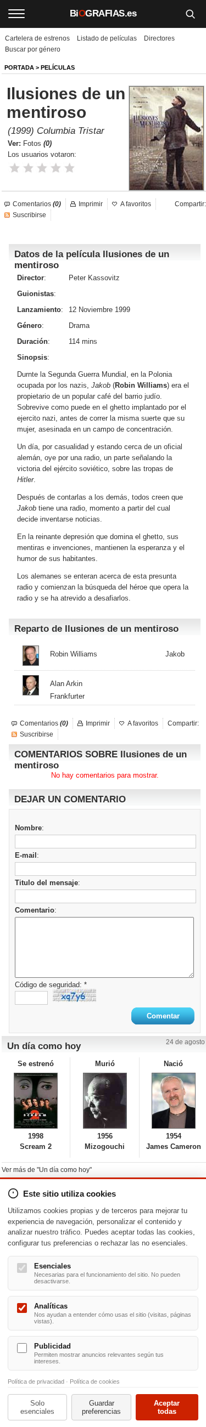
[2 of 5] (28, 168)
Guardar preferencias (101, 1407)
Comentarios (37, 204)
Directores (159, 38)
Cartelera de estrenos (37, 38)
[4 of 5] (56, 168)
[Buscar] (190, 13)
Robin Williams (73, 654)
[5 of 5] (69, 168)
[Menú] (16, 14)
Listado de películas (107, 38)
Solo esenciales (37, 1407)
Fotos (37, 143)
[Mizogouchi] (104, 1101)
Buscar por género (32, 49)
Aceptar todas (167, 1407)
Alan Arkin (66, 683)
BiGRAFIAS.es (103, 13)
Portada (19, 67)
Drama (79, 325)
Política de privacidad (36, 1381)
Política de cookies (95, 1381)
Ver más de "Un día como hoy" (47, 1170)
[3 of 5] (42, 168)
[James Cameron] (173, 1101)
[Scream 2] (35, 1101)
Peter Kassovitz (94, 278)
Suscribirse (29, 215)
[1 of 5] (14, 168)
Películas (58, 67)
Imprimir (91, 204)
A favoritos (135, 204)
